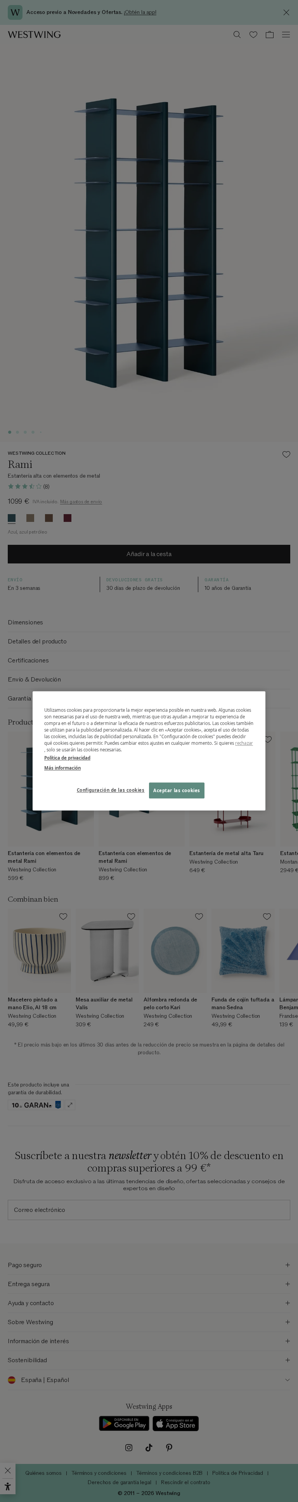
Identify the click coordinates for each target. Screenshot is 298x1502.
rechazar (244, 743)
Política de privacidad (67, 758)
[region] (149, 750)
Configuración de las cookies (111, 790)
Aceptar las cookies (176, 790)
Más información (62, 768)
